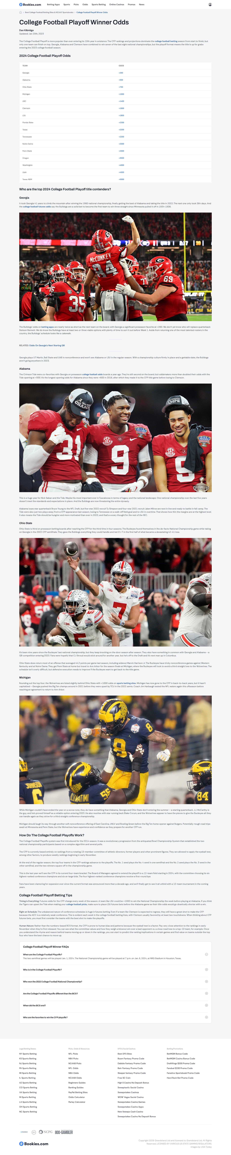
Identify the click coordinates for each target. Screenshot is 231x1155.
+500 (121, 80)
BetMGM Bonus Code (177, 1053)
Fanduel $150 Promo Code (180, 1068)
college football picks (76, 904)
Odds (85, 4)
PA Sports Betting (27, 1068)
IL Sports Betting (27, 1077)
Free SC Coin (124, 1077)
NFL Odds (73, 1068)
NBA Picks (73, 1058)
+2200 (121, 122)
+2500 (121, 144)
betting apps (47, 327)
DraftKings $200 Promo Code (181, 1063)
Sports (66, 4)
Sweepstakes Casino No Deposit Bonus (137, 1116)
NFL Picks (73, 1053)
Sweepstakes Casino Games (131, 1102)
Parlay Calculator (76, 1102)
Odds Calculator (76, 1097)
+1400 (121, 101)
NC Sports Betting (28, 1111)
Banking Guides (76, 1087)
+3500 (121, 158)
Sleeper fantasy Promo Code (132, 1073)
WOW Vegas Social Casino (131, 1097)
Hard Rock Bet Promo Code (180, 1077)
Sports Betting (99, 4)
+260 (121, 73)
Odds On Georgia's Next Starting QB (47, 345)
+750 (121, 87)
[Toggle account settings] (210, 4)
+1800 (121, 115)
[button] (115, 954)
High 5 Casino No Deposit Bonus (133, 1082)
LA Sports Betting (27, 1102)
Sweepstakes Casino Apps (131, 1106)
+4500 (121, 172)
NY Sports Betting (27, 1053)
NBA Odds (73, 1073)
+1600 (121, 108)
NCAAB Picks (74, 1063)
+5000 (121, 179)
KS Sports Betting (27, 1058)
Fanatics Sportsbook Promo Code (183, 1073)
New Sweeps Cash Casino (130, 1111)
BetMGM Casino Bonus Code (181, 1058)
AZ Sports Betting (27, 1082)
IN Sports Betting (27, 1097)
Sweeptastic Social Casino (131, 1087)
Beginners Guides (77, 1082)
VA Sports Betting (27, 1092)
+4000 (121, 165)
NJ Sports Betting (27, 1063)
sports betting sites (126, 683)
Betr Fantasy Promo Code (130, 1068)
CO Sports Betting (28, 1087)
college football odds (92, 374)
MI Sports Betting (27, 1073)
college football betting (166, 41)
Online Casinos (116, 4)
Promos (131, 4)
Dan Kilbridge (26, 30)
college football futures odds (37, 206)
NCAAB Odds (75, 1077)
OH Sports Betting (28, 1106)
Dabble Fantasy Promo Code (132, 1063)
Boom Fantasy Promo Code (131, 1058)
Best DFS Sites (125, 1053)
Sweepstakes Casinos (128, 1092)
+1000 (121, 94)
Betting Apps (53, 4)
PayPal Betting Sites (78, 1092)
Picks (76, 4)
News (141, 4)
